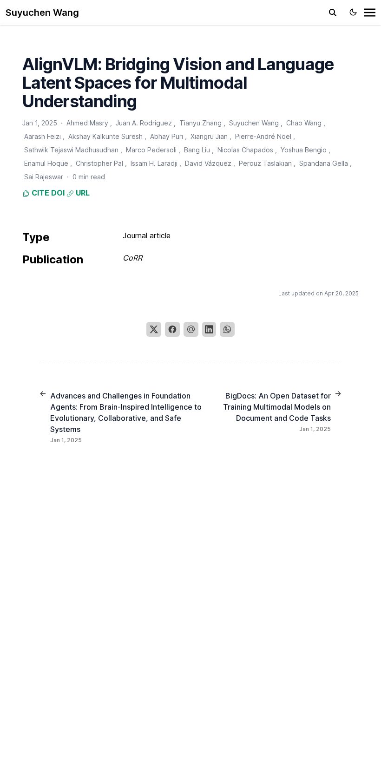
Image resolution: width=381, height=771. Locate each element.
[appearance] (353, 12)
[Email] (191, 329)
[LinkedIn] (209, 329)
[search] (332, 12)
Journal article (147, 235)
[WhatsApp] (227, 329)
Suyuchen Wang (42, 12)
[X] (153, 329)
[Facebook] (172, 329)
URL (82, 192)
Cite (39, 192)
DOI (58, 192)
